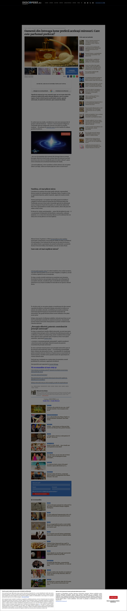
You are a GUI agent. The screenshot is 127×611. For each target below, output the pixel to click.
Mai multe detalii (25, 596)
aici (39, 604)
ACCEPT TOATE (113, 597)
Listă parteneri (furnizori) (61, 601)
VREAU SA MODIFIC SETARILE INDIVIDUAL (113, 601)
